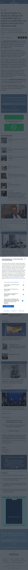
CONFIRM (8, 306)
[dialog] (14, 285)
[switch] (23, 285)
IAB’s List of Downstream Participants (15, 278)
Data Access (14, 310)
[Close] (25, 259)
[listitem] (14, 282)
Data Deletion (6, 310)
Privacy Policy (21, 310)
